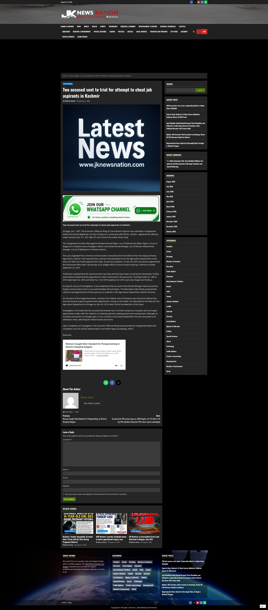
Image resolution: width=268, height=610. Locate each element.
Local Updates (141, 31)
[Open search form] (194, 32)
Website (66, 486)
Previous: (85, 418)
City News (174, 31)
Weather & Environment (82, 31)
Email (65, 478)
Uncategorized (171, 361)
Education (66, 31)
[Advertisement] (134, 55)
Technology (113, 26)
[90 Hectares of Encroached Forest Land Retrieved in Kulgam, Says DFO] (144, 523)
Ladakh (112, 31)
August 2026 (170, 181)
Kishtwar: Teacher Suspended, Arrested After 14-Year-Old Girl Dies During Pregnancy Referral (78, 539)
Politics (121, 31)
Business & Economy (128, 26)
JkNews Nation (70, 101)
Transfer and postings (158, 31)
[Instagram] (202, 2)
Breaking (169, 256)
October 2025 (171, 231)
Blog (70, 602)
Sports (103, 26)
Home (64, 602)
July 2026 (169, 186)
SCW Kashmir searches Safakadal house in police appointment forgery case (111, 538)
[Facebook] (191, 2)
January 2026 (171, 216)
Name (66, 469)
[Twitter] (195, 2)
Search (169, 84)
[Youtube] (198, 2)
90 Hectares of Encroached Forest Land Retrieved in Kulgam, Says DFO (144, 538)
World (86, 26)
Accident (184, 31)
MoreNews (141, 607)
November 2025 (171, 226)
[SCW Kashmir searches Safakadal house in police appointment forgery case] (111, 523)
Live (204, 31)
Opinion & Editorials (168, 26)
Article (130, 31)
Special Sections (100, 31)
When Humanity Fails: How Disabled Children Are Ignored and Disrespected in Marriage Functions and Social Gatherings (185, 164)
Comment (67, 439)
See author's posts (92, 403)
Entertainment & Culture (148, 26)
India (79, 26)
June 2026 (170, 191)
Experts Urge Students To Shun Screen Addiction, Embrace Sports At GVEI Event (183, 115)
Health (94, 26)
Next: (136, 418)
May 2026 (169, 196)
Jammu (168, 296)
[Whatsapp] (205, 2)
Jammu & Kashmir (67, 26)
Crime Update (82, 36)
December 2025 (171, 221)
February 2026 (171, 211)
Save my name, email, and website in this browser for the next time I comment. (96, 494)
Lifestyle (182, 26)
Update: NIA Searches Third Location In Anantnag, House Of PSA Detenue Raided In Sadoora (185, 135)
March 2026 (170, 206)
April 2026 (170, 201)
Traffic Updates (68, 36)
